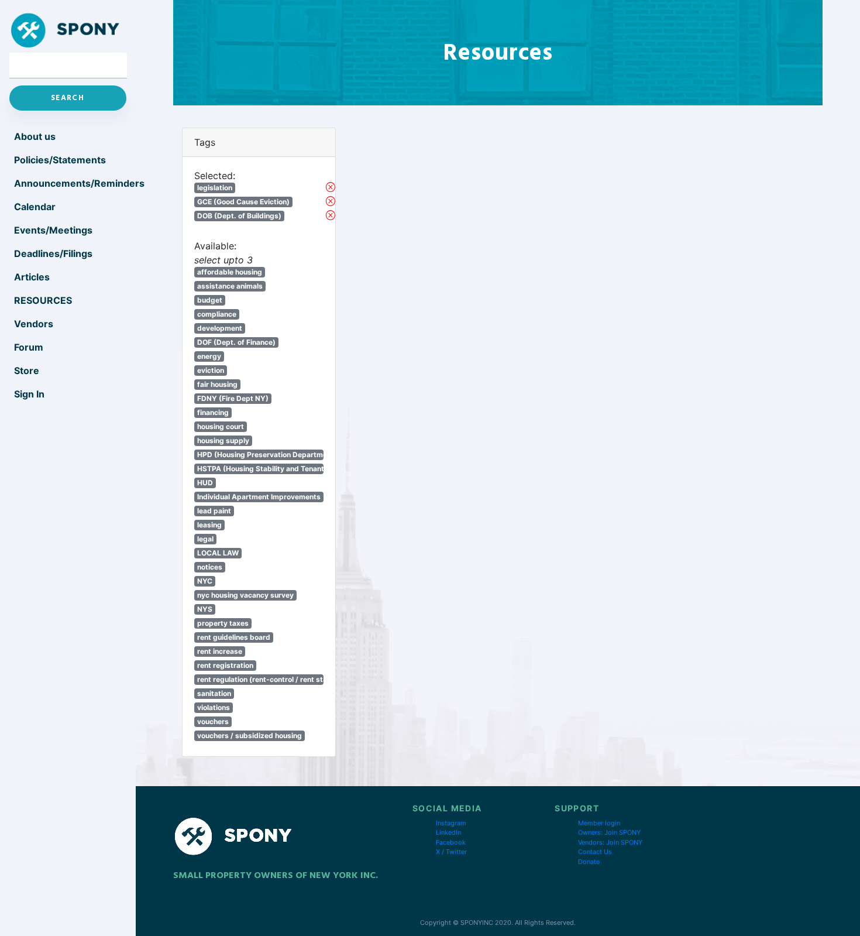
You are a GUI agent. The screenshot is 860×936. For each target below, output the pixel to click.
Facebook (451, 842)
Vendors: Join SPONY (610, 842)
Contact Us (595, 852)
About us (35, 136)
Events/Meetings (53, 230)
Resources (43, 300)
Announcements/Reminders (70, 183)
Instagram (451, 823)
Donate (589, 862)
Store (26, 370)
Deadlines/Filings (53, 253)
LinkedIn (448, 832)
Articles (32, 277)
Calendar (35, 206)
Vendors (33, 324)
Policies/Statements (60, 160)
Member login (599, 823)
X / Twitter (451, 852)
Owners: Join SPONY (609, 832)
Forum (28, 347)
